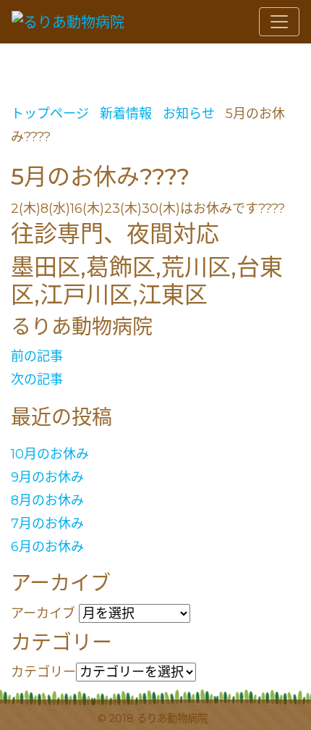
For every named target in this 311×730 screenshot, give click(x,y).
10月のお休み (50, 454)
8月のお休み (47, 500)
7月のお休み (47, 524)
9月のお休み (47, 477)
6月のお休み (47, 547)
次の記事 (37, 379)
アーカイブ (43, 613)
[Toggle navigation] (279, 21)
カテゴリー (43, 672)
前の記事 (37, 356)
